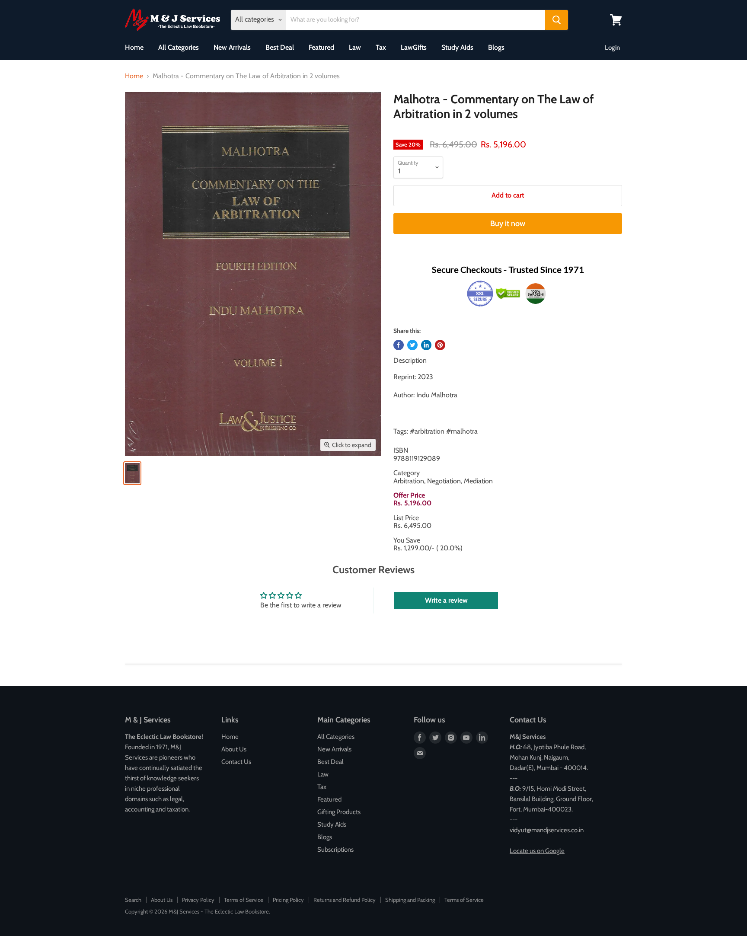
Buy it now (507, 223)
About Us (233, 749)
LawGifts (414, 47)
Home (134, 47)
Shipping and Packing (410, 899)
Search (133, 899)
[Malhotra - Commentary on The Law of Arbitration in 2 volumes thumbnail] (132, 473)
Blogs (496, 47)
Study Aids (457, 47)
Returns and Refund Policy (344, 899)
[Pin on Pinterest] (440, 345)
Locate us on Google (537, 851)
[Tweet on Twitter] (412, 345)
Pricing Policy (288, 899)
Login (612, 47)
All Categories (178, 47)
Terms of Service (243, 899)
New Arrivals (232, 47)
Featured (321, 47)
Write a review (446, 600)
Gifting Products (339, 812)
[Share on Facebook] (398, 345)
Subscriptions (335, 849)
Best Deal (279, 47)
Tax (381, 47)
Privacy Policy (198, 899)
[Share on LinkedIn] (426, 345)
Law (355, 47)
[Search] (556, 20)
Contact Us (236, 762)
